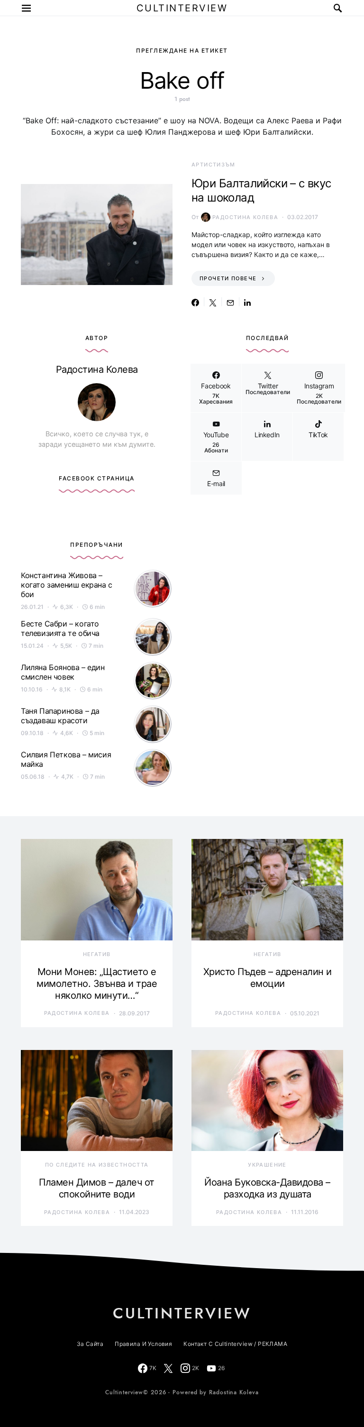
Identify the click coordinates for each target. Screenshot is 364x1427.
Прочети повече (228, 278)
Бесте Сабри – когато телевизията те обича (60, 628)
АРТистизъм (213, 164)
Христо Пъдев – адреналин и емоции (267, 977)
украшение (267, 1164)
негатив (97, 954)
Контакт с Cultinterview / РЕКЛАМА (235, 1343)
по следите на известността (97, 1164)
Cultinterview (182, 8)
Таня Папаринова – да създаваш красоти (60, 715)
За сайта (90, 1343)
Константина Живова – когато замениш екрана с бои (66, 585)
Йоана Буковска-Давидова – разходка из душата (267, 1188)
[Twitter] (168, 1368)
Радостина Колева (245, 217)
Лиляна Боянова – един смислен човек (63, 672)
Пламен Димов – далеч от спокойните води (97, 1188)
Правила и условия (143, 1343)
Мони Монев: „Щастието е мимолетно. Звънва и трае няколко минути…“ (96, 983)
